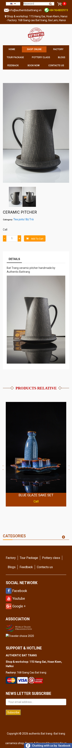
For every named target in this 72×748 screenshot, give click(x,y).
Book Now (34, 65)
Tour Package (15, 57)
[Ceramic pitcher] (15, 197)
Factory (58, 49)
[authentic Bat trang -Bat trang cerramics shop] (36, 34)
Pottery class (41, 57)
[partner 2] (19, 627)
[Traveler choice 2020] (20, 635)
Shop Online (34, 49)
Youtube (18, 598)
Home (12, 49)
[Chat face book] (48, 745)
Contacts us (56, 65)
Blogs (61, 57)
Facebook (19, 591)
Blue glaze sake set (36, 495)
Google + (19, 606)
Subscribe (13, 712)
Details (14, 259)
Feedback (13, 65)
